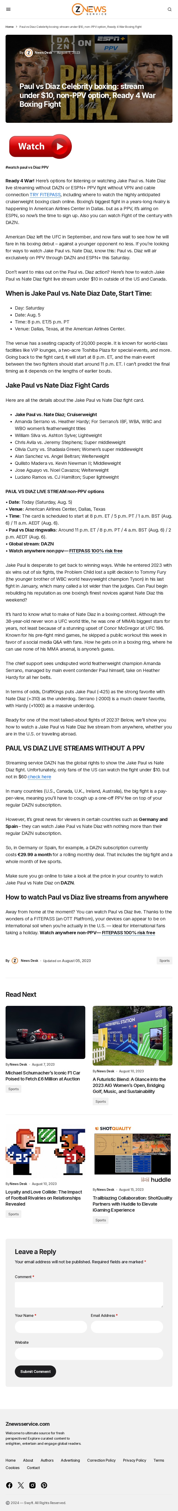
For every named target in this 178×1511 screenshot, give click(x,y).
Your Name (25, 1315)
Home (9, 27)
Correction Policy (101, 1460)
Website (22, 1342)
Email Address (104, 1315)
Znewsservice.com (28, 1424)
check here (39, 776)
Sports (164, 960)
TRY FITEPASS (45, 194)
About (28, 1460)
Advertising (70, 1460)
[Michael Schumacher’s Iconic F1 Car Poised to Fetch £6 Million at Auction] (45, 1032)
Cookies (12, 1467)
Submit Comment (35, 1371)
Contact (33, 1467)
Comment (24, 1276)
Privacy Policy (134, 1460)
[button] (8, 9)
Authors (47, 1460)
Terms (158, 1460)
